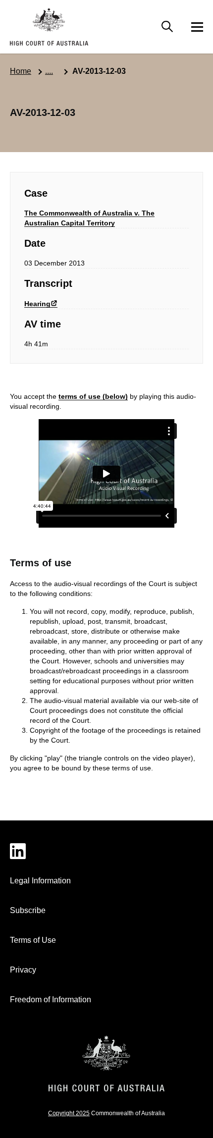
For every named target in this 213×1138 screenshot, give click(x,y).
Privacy (23, 970)
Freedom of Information (50, 999)
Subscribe (28, 910)
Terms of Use (33, 940)
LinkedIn (106, 851)
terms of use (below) (93, 396)
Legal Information (40, 880)
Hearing (37, 304)
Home (20, 71)
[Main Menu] (167, 27)
